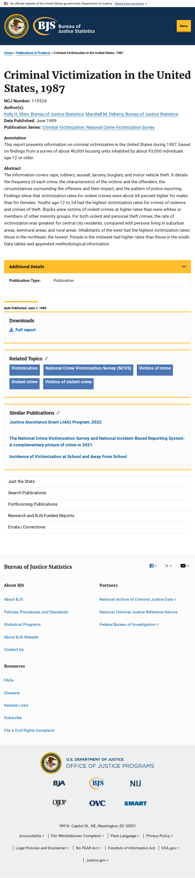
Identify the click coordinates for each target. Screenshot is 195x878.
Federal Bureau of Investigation (127, 624)
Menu (184, 26)
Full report (25, 329)
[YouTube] (185, 569)
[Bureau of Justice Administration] (59, 787)
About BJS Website (21, 636)
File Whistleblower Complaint (76, 836)
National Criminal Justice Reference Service (138, 612)
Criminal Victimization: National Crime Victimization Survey (98, 127)
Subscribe (13, 717)
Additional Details (26, 266)
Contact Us (14, 649)
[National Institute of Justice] (136, 787)
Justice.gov (96, 860)
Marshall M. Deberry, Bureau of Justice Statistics (132, 114)
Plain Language (123, 836)
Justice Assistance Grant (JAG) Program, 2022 (55, 422)
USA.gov (168, 848)
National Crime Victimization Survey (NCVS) (88, 368)
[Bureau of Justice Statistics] (97, 790)
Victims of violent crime (68, 381)
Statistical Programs (22, 624)
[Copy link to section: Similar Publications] (57, 412)
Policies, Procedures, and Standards (36, 612)
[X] (170, 569)
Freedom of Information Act (131, 848)
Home (8, 53)
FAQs (8, 680)
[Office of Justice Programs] (16, 26)
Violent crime (24, 381)
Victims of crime (155, 368)
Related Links (16, 705)
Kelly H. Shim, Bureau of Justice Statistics (44, 114)
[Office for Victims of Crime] (97, 807)
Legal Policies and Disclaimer (41, 848)
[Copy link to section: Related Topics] (45, 358)
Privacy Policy (158, 836)
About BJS (13, 599)
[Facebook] (155, 569)
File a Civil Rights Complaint (29, 730)
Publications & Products (33, 53)
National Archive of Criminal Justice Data (136, 599)
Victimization (24, 368)
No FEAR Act (87, 848)
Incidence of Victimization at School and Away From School (68, 456)
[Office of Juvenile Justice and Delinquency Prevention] (59, 807)
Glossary (12, 692)
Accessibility (30, 836)
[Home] (64, 26)
